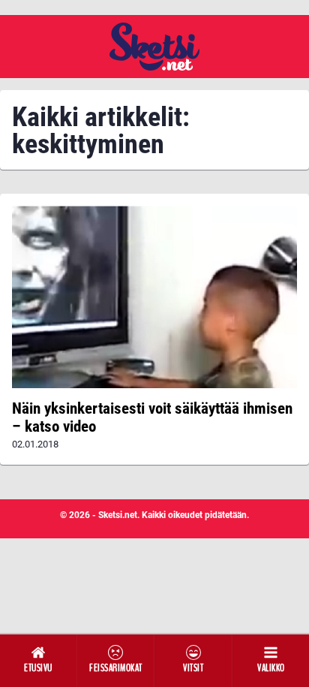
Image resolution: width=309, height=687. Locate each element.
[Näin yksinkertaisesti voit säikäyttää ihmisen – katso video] (154, 297)
